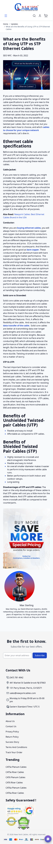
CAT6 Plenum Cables (15, 777)
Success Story (12, 742)
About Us (10, 721)
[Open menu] (5, 15)
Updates (14, 24)
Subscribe (40, 655)
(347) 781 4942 (16, 677)
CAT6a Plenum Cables (16, 787)
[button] (48, 839)
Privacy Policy (12, 731)
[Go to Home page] (26, 7)
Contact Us (11, 726)
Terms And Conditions (16, 747)
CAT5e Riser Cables (15, 772)
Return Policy (12, 736)
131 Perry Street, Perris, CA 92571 (26, 687)
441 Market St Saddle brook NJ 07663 (28, 682)
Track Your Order (14, 752)
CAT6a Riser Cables (15, 792)
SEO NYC (7, 55)
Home (5, 24)
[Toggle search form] (34, 15)
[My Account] (40, 15)
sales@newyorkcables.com (23, 693)
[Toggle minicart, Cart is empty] (45, 15)
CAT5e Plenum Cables (16, 767)
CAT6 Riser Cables (14, 782)
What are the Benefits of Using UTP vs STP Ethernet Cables (28, 27)
